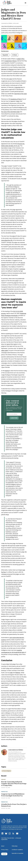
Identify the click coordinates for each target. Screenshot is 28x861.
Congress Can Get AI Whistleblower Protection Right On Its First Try (12, 795)
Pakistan (17, 672)
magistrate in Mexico (11, 61)
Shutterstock (4, 51)
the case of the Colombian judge (10, 111)
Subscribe (14, 418)
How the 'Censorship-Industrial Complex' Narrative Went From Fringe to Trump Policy (13, 783)
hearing (7, 370)
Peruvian (3, 69)
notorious (22, 269)
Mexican (11, 69)
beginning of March (16, 99)
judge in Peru (20, 59)
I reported (17, 87)
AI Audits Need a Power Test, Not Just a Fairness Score (14, 805)
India (11, 672)
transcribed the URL (7, 240)
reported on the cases (20, 93)
